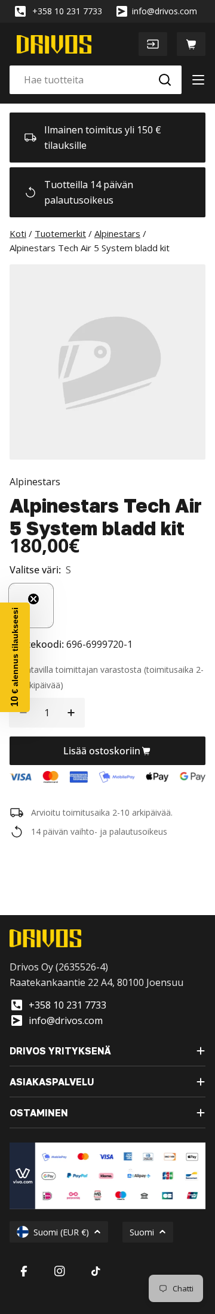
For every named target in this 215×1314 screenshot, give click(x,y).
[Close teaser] (33, 599)
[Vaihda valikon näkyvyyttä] (198, 80)
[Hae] (165, 80)
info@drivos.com (164, 11)
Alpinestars (35, 481)
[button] (15, 657)
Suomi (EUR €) (61, 1232)
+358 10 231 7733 (67, 11)
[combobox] (96, 79)
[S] (31, 605)
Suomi (142, 1232)
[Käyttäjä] (153, 44)
